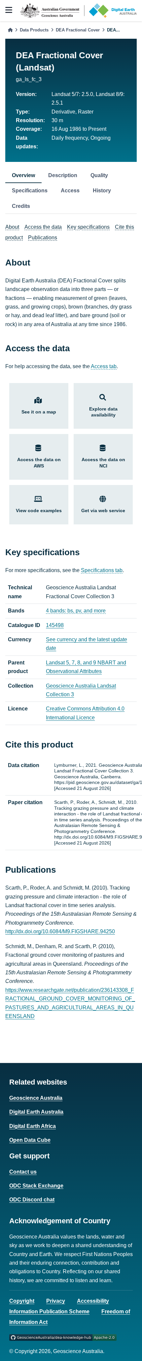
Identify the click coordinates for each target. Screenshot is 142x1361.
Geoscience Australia (35, 1098)
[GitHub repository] (63, 1337)
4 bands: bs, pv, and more (76, 610)
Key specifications (88, 227)
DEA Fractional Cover (78, 29)
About (12, 227)
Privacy (55, 1301)
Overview (23, 175)
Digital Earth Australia (36, 1112)
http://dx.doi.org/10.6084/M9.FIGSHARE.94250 (60, 931)
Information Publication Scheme (49, 1311)
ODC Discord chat (31, 1199)
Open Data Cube (30, 1140)
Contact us (23, 1172)
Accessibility (93, 1301)
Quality (99, 175)
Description (62, 175)
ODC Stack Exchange (36, 1186)
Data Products (34, 29)
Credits (21, 206)
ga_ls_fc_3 (29, 79)
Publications (42, 237)
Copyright (21, 1301)
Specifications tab (102, 570)
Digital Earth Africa (32, 1126)
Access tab (104, 366)
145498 (55, 625)
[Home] (10, 29)
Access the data (43, 227)
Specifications (30, 190)
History (102, 190)
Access (70, 190)
